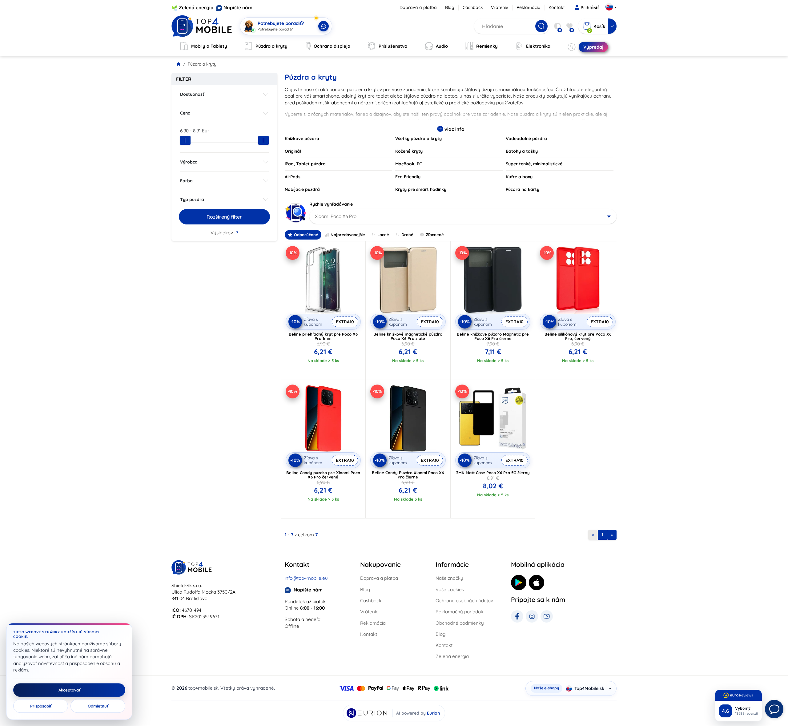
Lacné (383, 234)
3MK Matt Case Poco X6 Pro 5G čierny (493, 472)
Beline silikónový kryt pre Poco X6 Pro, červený (578, 336)
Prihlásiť (590, 7)
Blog (449, 7)
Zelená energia (196, 7)
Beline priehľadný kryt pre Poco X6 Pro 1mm (323, 336)
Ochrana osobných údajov (464, 600)
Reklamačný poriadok (459, 612)
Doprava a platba (418, 7)
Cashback (473, 7)
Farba (186, 181)
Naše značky (449, 578)
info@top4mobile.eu (306, 578)
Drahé (407, 234)
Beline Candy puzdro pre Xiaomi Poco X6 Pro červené (323, 474)
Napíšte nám (237, 7)
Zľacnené (435, 234)
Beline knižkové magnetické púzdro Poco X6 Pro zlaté (407, 336)
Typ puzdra (192, 199)
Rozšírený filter (224, 217)
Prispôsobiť (40, 706)
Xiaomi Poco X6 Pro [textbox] (335, 216)
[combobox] (463, 216)
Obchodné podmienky (460, 623)
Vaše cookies (450, 589)
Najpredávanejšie (348, 234)
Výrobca (189, 162)
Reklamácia (529, 7)
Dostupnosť (192, 94)
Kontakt (557, 7)
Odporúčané (306, 234)
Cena (185, 113)
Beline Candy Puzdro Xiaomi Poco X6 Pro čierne (408, 474)
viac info (453, 129)
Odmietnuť (98, 706)
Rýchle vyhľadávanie (331, 204)
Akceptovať (69, 690)
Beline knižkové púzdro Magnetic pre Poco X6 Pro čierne (493, 336)
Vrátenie (499, 7)
